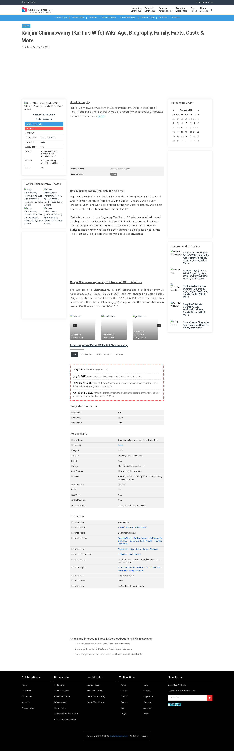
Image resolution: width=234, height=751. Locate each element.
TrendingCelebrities (181, 9)
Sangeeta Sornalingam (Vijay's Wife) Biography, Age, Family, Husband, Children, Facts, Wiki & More (196, 258)
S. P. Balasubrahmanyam (130, 567)
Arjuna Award (60, 702)
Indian (121, 445)
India (43, 142)
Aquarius (147, 707)
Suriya (145, 549)
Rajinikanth (123, 549)
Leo (123, 707)
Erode (43, 137)
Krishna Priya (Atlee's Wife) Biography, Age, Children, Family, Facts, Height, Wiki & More (195, 274)
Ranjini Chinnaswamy (43, 114)
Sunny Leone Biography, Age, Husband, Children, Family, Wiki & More (196, 325)
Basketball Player (128, 17)
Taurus (124, 690)
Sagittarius (148, 696)
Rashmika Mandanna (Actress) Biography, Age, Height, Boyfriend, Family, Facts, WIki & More (195, 291)
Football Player (148, 17)
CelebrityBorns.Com (118, 735)
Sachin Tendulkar (126, 527)
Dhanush (154, 549)
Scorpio (146, 690)
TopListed (194, 9)
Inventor (175, 17)
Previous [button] (75, 325)
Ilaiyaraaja (122, 570)
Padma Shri (59, 684)
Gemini (124, 696)
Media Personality (44, 119)
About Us (26, 702)
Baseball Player (109, 17)
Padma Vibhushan (62, 696)
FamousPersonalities (166, 9)
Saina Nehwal (141, 527)
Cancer (124, 702)
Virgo (123, 713)
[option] (85, 327)
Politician (163, 17)
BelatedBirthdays (150, 9)
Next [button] (159, 325)
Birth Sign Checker (95, 690)
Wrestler (93, 17)
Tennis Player (78, 17)
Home (24, 684)
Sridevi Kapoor (141, 537)
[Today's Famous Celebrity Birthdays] (37, 9)
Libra (145, 684)
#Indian (26, 25)
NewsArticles (204, 9)
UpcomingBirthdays (136, 9)
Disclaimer (26, 690)
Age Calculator (93, 684)
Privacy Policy (28, 707)
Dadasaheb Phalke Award (66, 713)
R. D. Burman (153, 567)
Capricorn (147, 702)
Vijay (132, 549)
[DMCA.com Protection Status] (174, 704)
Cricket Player (61, 17)
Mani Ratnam (135, 554)
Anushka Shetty (125, 537)
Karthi (101, 116)
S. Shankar (122, 554)
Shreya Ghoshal (136, 570)
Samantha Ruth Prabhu (141, 540)
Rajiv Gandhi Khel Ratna (65, 719)
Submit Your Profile (96, 702)
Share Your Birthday (96, 696)
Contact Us (27, 696)
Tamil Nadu (51, 137)
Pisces (146, 713)
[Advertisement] (103, 73)
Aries (123, 684)
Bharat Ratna (60, 707)
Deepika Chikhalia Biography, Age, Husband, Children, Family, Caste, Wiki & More (194, 309)
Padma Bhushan (61, 690)
